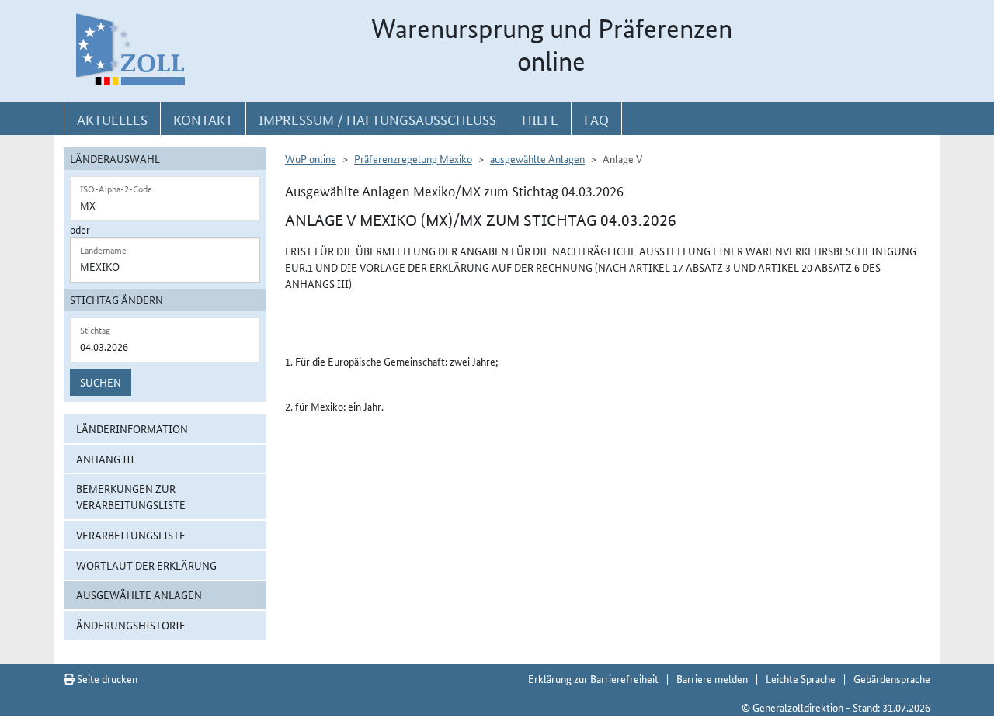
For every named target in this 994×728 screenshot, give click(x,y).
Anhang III (105, 458)
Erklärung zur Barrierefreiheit (593, 678)
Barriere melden (712, 678)
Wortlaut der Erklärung (146, 565)
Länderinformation (132, 428)
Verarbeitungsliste (131, 535)
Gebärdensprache (891, 678)
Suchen (100, 382)
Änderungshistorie (131, 625)
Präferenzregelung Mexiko (413, 158)
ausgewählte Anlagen (139, 594)
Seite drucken (106, 678)
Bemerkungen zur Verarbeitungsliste (131, 496)
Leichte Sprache (801, 678)
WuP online (310, 158)
